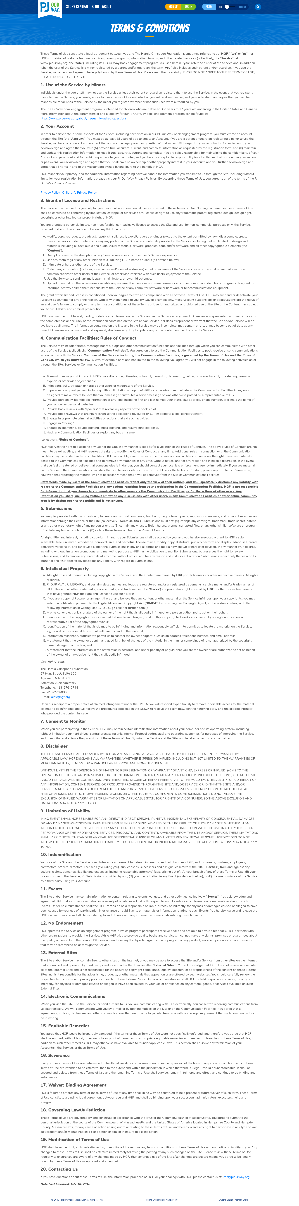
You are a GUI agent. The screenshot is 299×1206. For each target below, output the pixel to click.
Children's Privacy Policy (79, 192)
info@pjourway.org (236, 1177)
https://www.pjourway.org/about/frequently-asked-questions (83, 118)
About (106, 7)
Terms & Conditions (155, 1200)
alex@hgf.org (60, 697)
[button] (258, 7)
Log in (188, 7)
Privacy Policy (50, 192)
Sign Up (173, 7)
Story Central (77, 7)
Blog (95, 7)
